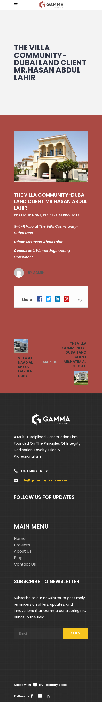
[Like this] (80, 300)
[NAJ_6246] (51, 156)
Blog (18, 558)
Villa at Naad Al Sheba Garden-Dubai (26, 366)
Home (20, 538)
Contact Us (25, 564)
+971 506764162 (34, 471)
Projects (22, 545)
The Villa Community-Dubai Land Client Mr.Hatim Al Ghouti (74, 354)
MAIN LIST (51, 361)
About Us (22, 551)
